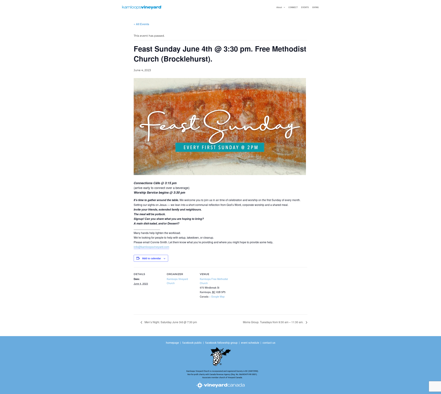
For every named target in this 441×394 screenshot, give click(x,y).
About (279, 7)
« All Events (141, 24)
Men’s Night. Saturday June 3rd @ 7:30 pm (170, 322)
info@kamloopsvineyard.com (151, 247)
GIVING (315, 7)
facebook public (192, 342)
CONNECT (293, 7)
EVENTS (305, 7)
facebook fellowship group (221, 342)
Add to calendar (151, 258)
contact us (269, 342)
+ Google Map (217, 296)
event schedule (250, 342)
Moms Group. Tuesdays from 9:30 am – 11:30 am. (273, 322)
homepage (173, 342)
